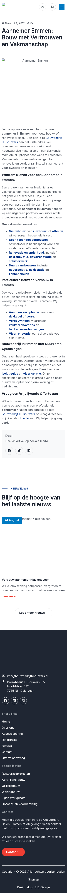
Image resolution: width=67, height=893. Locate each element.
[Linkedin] (14, 700)
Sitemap (33, 879)
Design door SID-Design (33, 887)
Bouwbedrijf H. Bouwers (18, 414)
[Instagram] (23, 700)
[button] (61, 7)
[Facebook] (5, 700)
